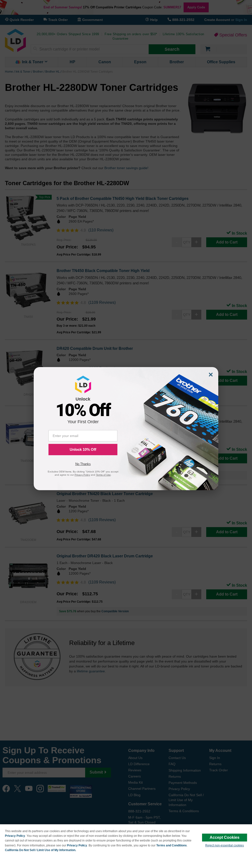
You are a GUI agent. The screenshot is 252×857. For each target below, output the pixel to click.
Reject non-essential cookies (224, 845)
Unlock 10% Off (83, 449)
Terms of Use (103, 474)
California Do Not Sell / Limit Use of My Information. (40, 850)
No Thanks (83, 464)
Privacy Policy (15, 836)
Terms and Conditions (171, 845)
